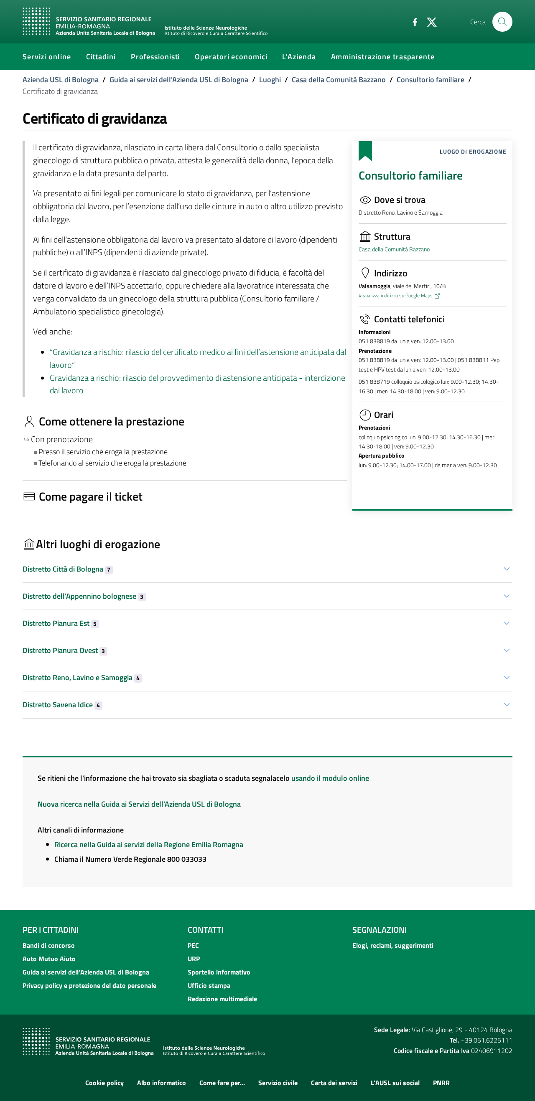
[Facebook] (411, 21)
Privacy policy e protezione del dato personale (89, 985)
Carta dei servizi (334, 1083)
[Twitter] (428, 21)
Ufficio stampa (209, 985)
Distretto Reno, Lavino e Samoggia (81, 677)
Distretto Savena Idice (61, 704)
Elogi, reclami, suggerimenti (392, 945)
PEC (193, 945)
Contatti (206, 929)
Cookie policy (104, 1083)
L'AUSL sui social (395, 1083)
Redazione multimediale (222, 999)
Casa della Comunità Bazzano (339, 79)
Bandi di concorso (49, 945)
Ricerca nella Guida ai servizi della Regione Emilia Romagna (148, 844)
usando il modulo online (330, 778)
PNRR (441, 1083)
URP (194, 959)
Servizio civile (278, 1083)
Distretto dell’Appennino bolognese (83, 596)
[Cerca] (502, 22)
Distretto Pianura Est (60, 623)
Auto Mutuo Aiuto (49, 959)
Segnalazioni (379, 929)
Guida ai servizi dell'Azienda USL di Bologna (179, 79)
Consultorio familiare (430, 79)
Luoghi (270, 79)
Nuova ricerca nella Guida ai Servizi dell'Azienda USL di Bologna (139, 804)
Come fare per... (222, 1083)
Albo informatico (161, 1083)
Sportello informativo (219, 972)
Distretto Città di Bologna (66, 569)
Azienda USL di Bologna (61, 79)
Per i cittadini (51, 929)
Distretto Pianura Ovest (64, 650)
